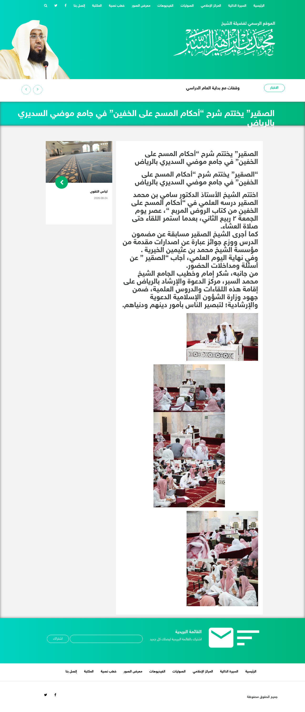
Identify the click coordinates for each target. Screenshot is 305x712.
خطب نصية (117, 6)
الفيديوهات (165, 6)
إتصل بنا (79, 6)
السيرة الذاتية (237, 6)
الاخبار (274, 88)
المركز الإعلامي (211, 6)
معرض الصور (141, 6)
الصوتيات (187, 6)
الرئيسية (257, 6)
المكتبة (97, 6)
